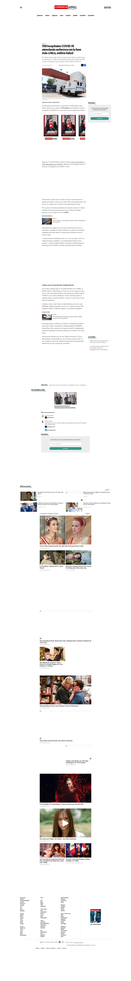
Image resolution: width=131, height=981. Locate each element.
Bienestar (62, 933)
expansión (91, 15)
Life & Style (43, 909)
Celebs (41, 904)
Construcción (42, 922)
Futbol (62, 915)
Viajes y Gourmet (23, 935)
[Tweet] (82, 65)
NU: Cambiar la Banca (95, 924)
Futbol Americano (64, 917)
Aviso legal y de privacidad (51, 948)
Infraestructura (43, 925)
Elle (41, 900)
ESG (20, 907)
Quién (21, 926)
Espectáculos (22, 928)
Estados (21, 920)
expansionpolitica (63, 942)
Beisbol (62, 916)
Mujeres (21, 909)
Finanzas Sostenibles (64, 897)
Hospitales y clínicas (74, 385)
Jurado (62, 936)
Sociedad (82, 15)
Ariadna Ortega (48, 421)
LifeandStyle (22, 910)
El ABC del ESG (63, 900)
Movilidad (42, 936)
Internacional (22, 903)
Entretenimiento (43, 912)
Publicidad (37, 948)
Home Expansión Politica (24, 900)
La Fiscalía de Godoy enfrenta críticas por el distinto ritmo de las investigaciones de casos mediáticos (99, 348)
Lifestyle (62, 922)
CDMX (61, 15)
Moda (21, 932)
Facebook (110, 7)
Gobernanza (42, 935)
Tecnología (22, 905)
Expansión (23, 897)
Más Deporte (63, 920)
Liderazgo (62, 907)
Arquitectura (42, 926)
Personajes (63, 932)
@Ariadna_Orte (51, 426)
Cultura (41, 897)
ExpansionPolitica (66, 942)
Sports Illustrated (65, 913)
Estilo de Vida (63, 935)
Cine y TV (42, 915)
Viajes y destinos (64, 930)
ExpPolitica (60, 942)
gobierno (40, 15)
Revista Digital (63, 923)
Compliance (42, 948)
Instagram (107, 7)
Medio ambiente (43, 932)
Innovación (63, 899)
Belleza (21, 933)
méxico (47, 15)
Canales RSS (59, 948)
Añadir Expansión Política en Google (67, 65)
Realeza (21, 929)
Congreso (22, 917)
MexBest (63, 926)
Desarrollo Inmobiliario (44, 923)
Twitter (105, 7)
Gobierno (22, 915)
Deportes (42, 913)
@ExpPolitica (56, 102)
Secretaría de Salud (55, 385)
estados (68, 15)
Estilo (41, 910)
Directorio (64, 948)
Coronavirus (64, 385)
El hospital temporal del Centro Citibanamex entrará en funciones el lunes (64, 407)
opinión (75, 15)
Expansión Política (49, 415)
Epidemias (83, 385)
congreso (54, 15)
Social (41, 933)
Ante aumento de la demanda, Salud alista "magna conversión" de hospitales (67, 317)
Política (22, 913)
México (44, 43)
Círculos (21, 930)
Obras (21, 906)
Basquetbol (63, 919)
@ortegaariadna (51, 430)
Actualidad (63, 906)
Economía (22, 902)
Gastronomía (63, 927)
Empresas (22, 899)
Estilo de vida (42, 906)
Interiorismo (42, 927)
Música (41, 916)
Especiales (63, 910)
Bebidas (62, 929)
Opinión (21, 922)
